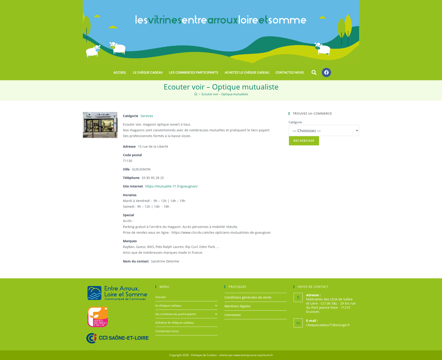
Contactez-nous (290, 72)
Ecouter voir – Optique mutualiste (225, 94)
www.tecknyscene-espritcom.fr (253, 355)
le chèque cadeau (148, 72)
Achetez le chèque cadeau (247, 72)
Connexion (232, 315)
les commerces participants (193, 72)
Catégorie (295, 122)
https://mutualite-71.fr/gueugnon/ (171, 186)
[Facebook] (326, 72)
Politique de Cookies (204, 355)
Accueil (119, 72)
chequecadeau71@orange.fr (328, 325)
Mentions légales (237, 306)
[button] (314, 72)
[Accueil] (195, 94)
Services (146, 116)
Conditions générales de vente (247, 297)
